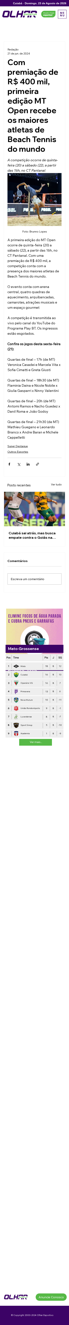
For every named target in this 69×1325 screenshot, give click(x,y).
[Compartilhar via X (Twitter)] (19, 464)
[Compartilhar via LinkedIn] (28, 464)
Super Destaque (17, 446)
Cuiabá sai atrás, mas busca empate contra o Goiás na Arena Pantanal (32, 535)
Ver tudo (56, 484)
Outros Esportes (17, 451)
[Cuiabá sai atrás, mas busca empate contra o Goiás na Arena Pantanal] (34, 509)
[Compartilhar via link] (37, 464)
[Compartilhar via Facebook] (9, 464)
